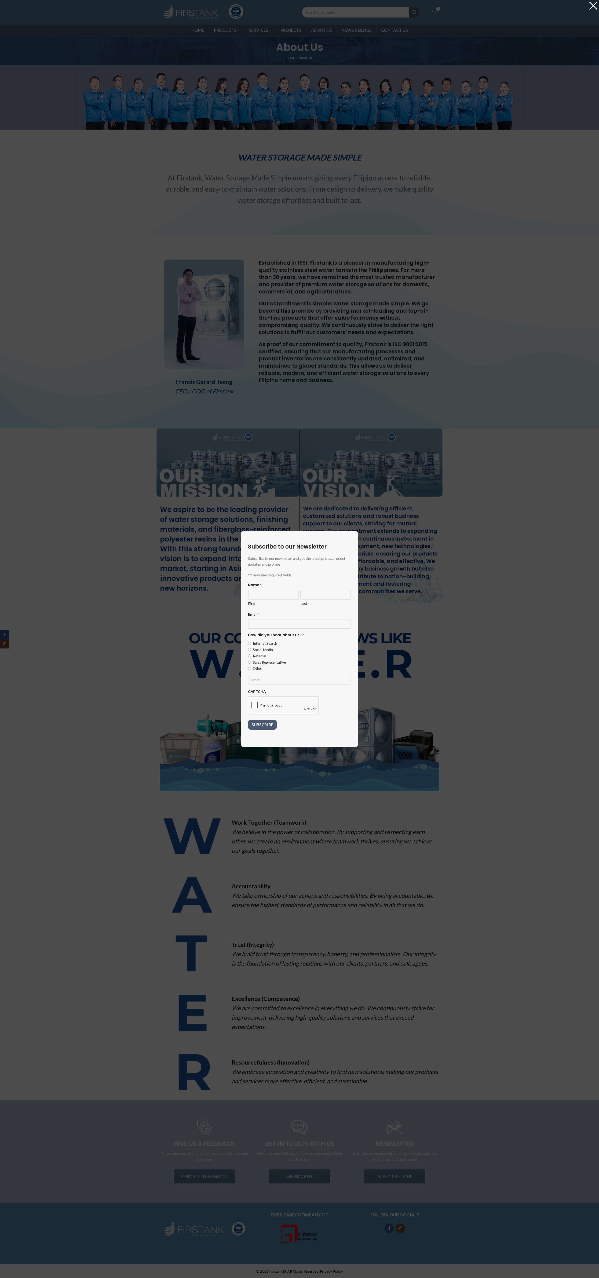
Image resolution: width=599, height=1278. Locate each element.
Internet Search (265, 643)
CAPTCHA (257, 691)
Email (253, 614)
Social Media (263, 650)
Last (303, 603)
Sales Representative (269, 662)
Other (257, 668)
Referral (259, 656)
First (252, 603)
